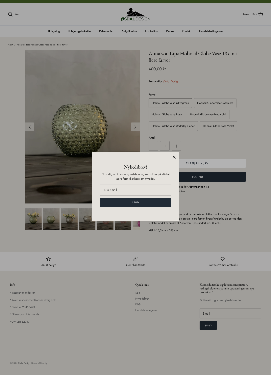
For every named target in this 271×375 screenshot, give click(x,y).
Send (135, 202)
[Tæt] (174, 157)
